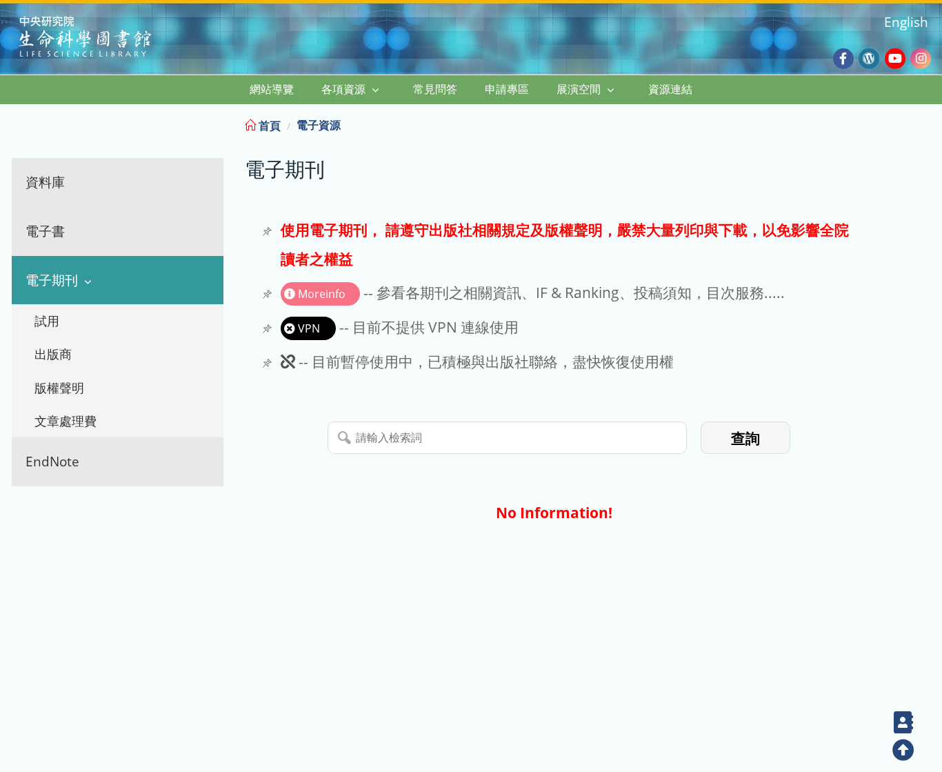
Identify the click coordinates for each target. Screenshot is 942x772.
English (906, 21)
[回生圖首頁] (102, 38)
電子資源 (319, 124)
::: (930, 123)
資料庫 (45, 181)
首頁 (268, 125)
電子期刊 (52, 279)
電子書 (45, 230)
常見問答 (435, 89)
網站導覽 (272, 89)
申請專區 (507, 89)
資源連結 (670, 89)
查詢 (745, 438)
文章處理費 (65, 421)
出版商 (53, 354)
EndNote (52, 461)
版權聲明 (59, 387)
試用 (46, 321)
